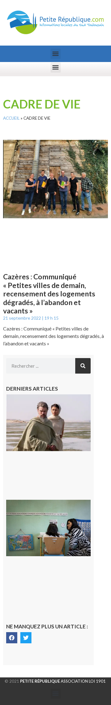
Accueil (11, 118)
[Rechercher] (83, 366)
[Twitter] (25, 637)
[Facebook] (11, 637)
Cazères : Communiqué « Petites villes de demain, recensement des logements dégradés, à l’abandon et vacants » (49, 293)
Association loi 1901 (63, 681)
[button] (56, 54)
